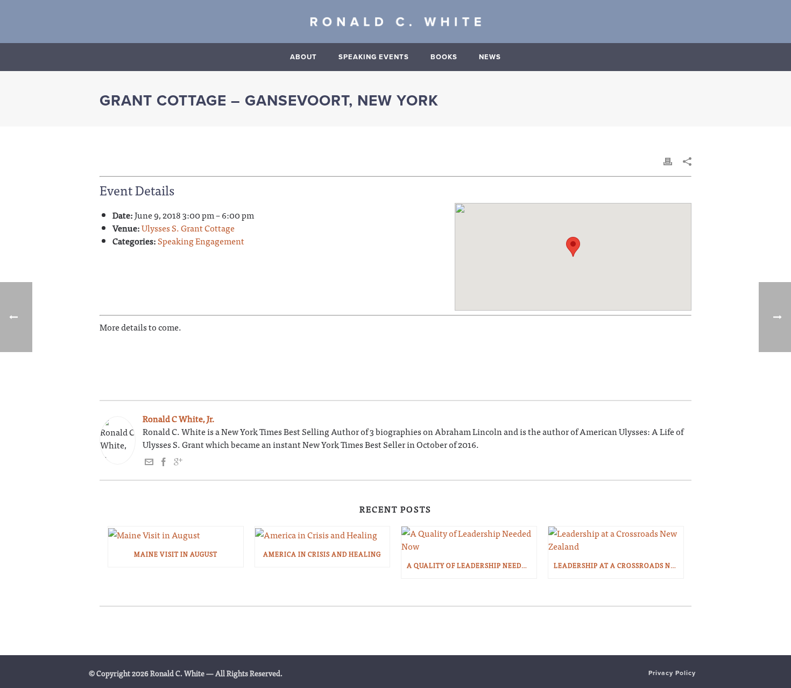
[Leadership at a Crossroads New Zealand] (615, 539)
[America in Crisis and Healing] (322, 533)
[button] (573, 247)
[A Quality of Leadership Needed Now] (468, 539)
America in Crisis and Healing (322, 554)
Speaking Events (373, 57)
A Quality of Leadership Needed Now (471, 565)
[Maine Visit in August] (175, 533)
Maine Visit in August (175, 554)
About (303, 57)
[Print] (667, 159)
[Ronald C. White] (395, 21)
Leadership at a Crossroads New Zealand (618, 565)
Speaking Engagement (201, 241)
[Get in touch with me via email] (149, 462)
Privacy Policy (672, 673)
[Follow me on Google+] (178, 462)
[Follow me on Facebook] (163, 462)
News (490, 57)
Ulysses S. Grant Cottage (188, 228)
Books (443, 57)
